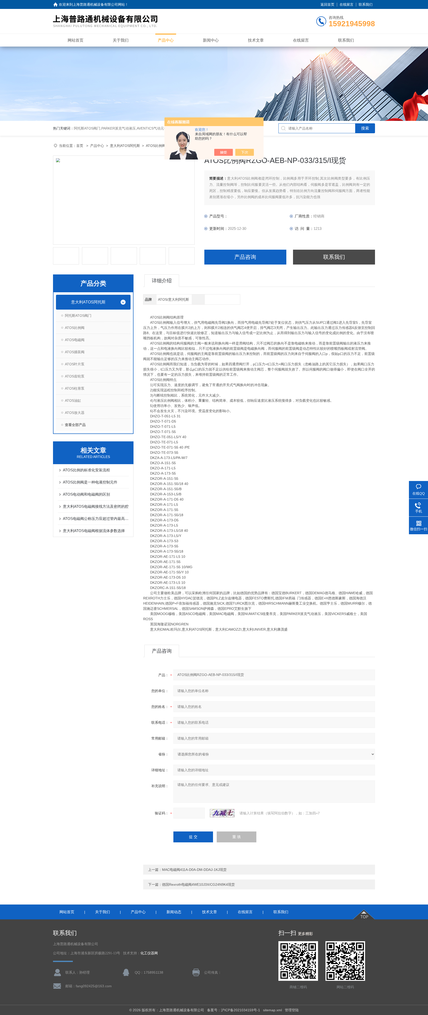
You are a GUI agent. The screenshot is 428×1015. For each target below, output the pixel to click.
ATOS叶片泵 (74, 364)
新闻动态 (173, 912)
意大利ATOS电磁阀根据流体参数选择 (94, 531)
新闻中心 (211, 40)
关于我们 (121, 40)
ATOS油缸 (73, 400)
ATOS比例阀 (155, 146)
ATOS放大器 (74, 413)
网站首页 (75, 40)
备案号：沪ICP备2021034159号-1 (233, 1010)
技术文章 (256, 40)
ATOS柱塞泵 (74, 388)
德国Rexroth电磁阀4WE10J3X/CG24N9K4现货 (198, 884)
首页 (80, 146)
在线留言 (346, 4)
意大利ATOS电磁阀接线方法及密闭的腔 (96, 506)
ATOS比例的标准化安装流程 (86, 470)
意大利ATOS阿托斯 (125, 146)
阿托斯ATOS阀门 (78, 316)
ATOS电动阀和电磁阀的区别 (86, 494)
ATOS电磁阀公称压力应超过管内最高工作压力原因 (96, 518)
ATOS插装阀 (74, 352)
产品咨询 (245, 257)
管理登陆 (292, 1010)
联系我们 (366, 4)
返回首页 (327, 4)
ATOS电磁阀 (74, 340)
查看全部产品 (75, 425)
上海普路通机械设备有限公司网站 (99, 4)
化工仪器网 (149, 953)
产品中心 (166, 40)
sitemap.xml (272, 1010)
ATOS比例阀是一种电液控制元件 (90, 482)
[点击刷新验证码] (222, 813)
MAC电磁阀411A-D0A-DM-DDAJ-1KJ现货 (194, 870)
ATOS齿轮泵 (74, 376)
